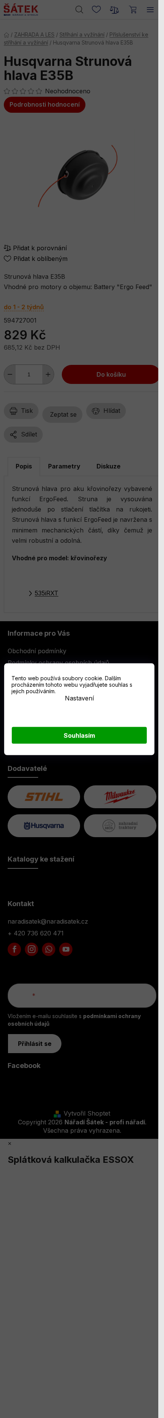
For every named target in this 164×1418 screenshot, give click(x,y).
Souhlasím (79, 735)
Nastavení (79, 698)
